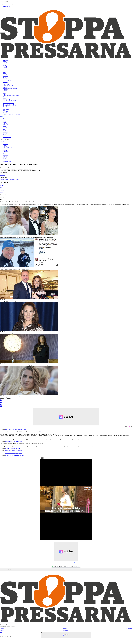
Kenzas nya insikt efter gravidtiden (12, 448)
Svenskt (4, 61)
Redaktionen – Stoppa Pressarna (10, 100)
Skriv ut (1, 197)
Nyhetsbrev (5, 96)
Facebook (2, 185)
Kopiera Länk (3, 194)
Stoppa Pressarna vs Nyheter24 (9, 106)
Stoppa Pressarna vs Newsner (9, 104)
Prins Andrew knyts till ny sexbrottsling (13, 450)
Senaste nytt (5, 60)
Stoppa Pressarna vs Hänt (8, 103)
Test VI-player (6, 109)
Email (1, 192)
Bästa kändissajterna (129, 628)
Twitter (1, 187)
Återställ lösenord (6, 84)
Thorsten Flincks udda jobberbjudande (13, 453)
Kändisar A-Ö (6, 67)
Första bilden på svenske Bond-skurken (13, 441)
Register (4, 101)
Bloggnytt (5, 87)
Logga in (5, 91)
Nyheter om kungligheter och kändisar (11, 95)
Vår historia (5, 111)
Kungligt (5, 62)
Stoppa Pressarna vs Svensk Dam (10, 108)
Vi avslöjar (5, 66)
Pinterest (2, 190)
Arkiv (4, 83)
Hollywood (5, 76)
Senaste (4, 72)
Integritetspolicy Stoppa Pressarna (10, 88)
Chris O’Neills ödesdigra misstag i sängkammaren (16, 429)
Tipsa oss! (2, 141)
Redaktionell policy (7, 99)
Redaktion (5, 78)
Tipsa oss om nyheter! (7, 6)
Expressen (42, 431)
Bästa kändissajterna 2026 (8, 85)
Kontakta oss (5, 90)
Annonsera (5, 82)
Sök (1, 116)
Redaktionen (2, 628)
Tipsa (4, 110)
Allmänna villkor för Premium (9, 80)
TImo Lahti (2, 175)
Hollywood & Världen (8, 64)
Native (4, 94)
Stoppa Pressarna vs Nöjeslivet (9, 105)
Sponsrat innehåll (65, 630)
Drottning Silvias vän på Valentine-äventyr (14, 455)
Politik (4, 65)
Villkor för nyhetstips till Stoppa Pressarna (12, 114)
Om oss (4, 98)
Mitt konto (5, 93)
